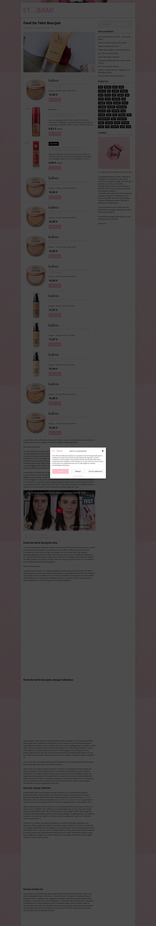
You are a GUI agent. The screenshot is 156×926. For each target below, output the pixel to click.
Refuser (78, 471)
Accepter (60, 471)
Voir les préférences (95, 471)
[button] (103, 451)
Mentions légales (78, 476)
